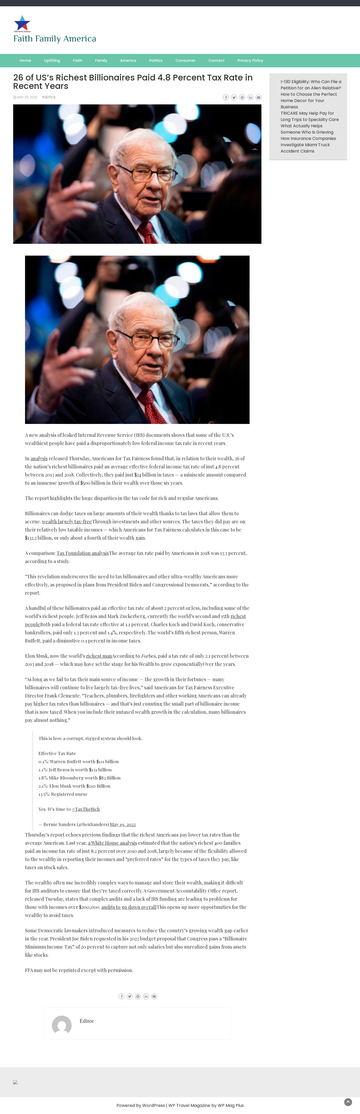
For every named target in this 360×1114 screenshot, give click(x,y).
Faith (77, 60)
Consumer (186, 60)
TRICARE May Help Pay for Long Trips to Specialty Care (310, 116)
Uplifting (52, 60)
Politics (156, 60)
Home (25, 60)
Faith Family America (54, 38)
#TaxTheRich (86, 809)
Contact (216, 60)
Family (101, 60)
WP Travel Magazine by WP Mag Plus (206, 1105)
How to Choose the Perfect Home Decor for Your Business (309, 100)
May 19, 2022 (123, 824)
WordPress (153, 1105)
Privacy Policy (250, 60)
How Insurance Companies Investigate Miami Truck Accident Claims (308, 144)
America (128, 60)
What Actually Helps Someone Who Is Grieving (307, 129)
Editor (87, 1021)
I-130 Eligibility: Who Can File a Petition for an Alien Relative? (311, 85)
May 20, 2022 (27, 97)
